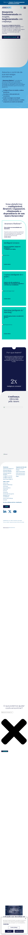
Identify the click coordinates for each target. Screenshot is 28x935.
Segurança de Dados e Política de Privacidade (17, 522)
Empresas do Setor (20, 473)
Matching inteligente (8, 479)
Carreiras (5, 486)
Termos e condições (6, 522)
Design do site (6, 527)
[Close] (25, 918)
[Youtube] (15, 511)
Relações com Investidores (6, 496)
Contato (5, 499)
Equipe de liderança (7, 484)
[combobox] (7, 712)
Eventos (5, 490)
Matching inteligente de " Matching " (14, 311)
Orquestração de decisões (7, 474)
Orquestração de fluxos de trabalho (7, 471)
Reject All (9, 931)
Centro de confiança (8, 498)
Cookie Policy (6, 924)
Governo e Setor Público (20, 469)
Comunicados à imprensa (6, 488)
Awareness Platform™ (8, 80)
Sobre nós (5, 483)
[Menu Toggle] (24, 7)
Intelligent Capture (7, 477)
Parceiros (5, 492)
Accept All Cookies (19, 931)
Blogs (17, 476)
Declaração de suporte (8, 493)
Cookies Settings (13, 927)
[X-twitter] (9, 511)
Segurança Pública (20, 471)
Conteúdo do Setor (20, 474)
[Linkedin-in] (4, 511)
